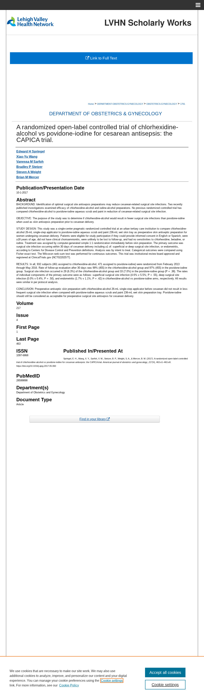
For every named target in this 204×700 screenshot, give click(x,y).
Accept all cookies (165, 672)
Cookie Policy (69, 685)
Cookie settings (112, 680)
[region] (102, 678)
